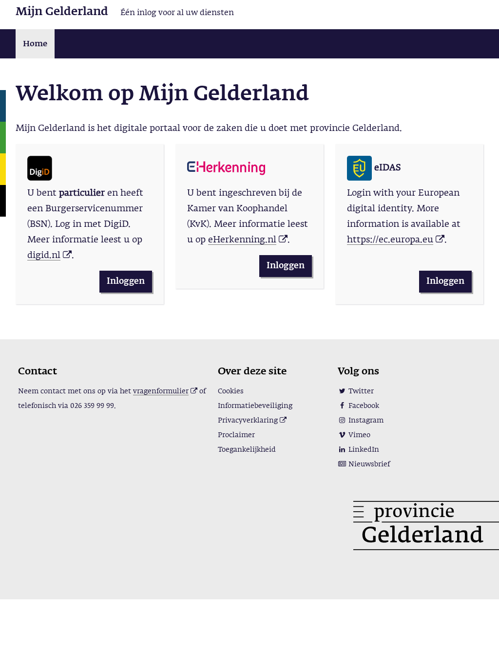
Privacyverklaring (249, 420)
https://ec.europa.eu (390, 240)
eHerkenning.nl (242, 240)
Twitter (360, 391)
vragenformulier (161, 391)
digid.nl (43, 255)
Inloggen (126, 281)
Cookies (231, 391)
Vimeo (358, 435)
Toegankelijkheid (247, 449)
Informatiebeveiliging (255, 406)
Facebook (362, 406)
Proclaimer (236, 435)
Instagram (365, 420)
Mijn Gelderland (62, 12)
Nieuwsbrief (368, 464)
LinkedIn (362, 449)
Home (35, 44)
